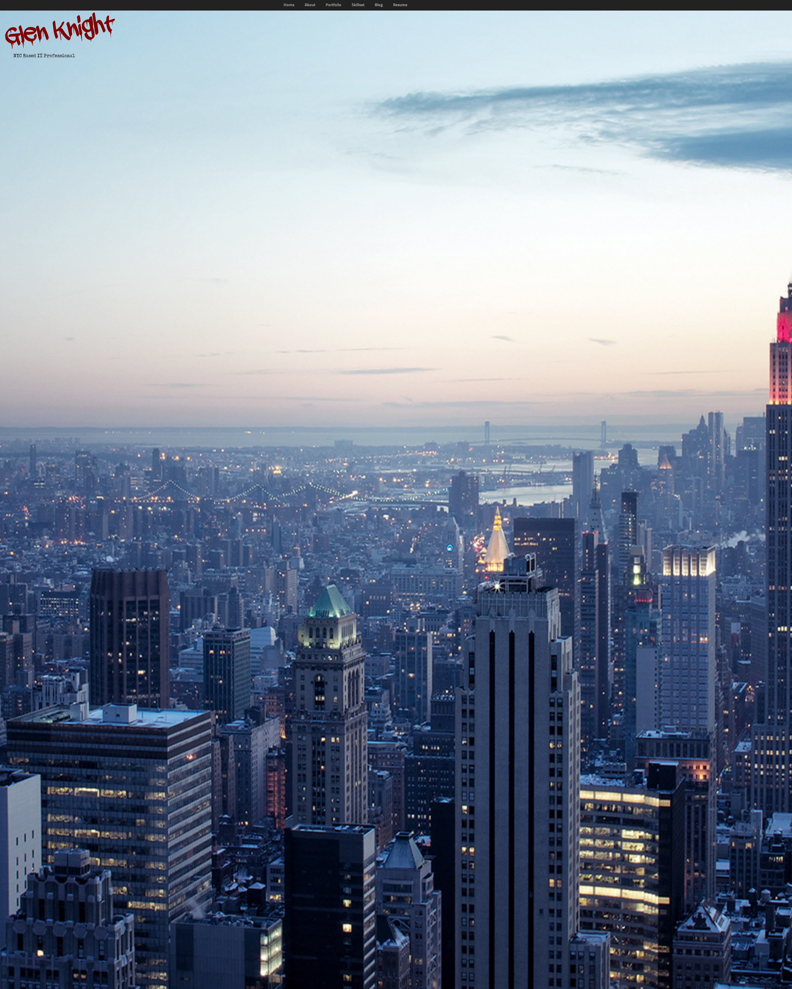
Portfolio (333, 5)
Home (289, 5)
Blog (379, 5)
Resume (400, 5)
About (310, 5)
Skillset (358, 5)
